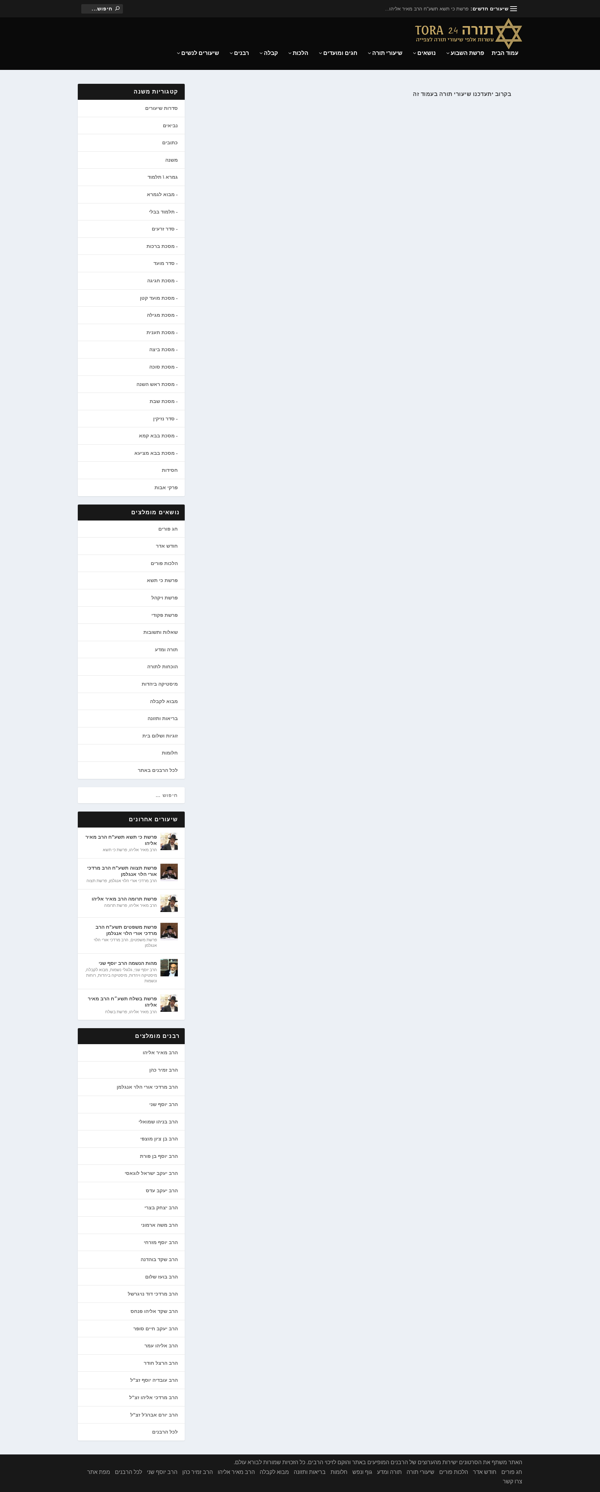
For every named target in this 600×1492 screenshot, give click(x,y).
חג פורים (168, 529)
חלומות (170, 753)
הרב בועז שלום (161, 1277)
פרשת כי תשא (162, 580)
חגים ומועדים (340, 53)
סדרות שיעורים (161, 108)
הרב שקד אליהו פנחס (154, 1311)
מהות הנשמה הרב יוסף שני (128, 963)
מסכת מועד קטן (157, 298)
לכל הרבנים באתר (158, 770)
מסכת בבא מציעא (154, 453)
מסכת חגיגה (161, 280)
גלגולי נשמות (121, 969)
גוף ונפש (362, 1472)
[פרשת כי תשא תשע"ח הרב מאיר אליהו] (169, 841)
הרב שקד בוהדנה (159, 1259)
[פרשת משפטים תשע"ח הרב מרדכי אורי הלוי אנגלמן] (169, 931)
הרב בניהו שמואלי (158, 1121)
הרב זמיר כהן (163, 1070)
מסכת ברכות (161, 246)
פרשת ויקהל (164, 597)
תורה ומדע (166, 649)
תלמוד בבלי (162, 212)
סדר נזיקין (164, 418)
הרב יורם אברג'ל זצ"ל (154, 1415)
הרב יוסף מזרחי (161, 1242)
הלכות (300, 53)
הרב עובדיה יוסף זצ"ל (154, 1380)
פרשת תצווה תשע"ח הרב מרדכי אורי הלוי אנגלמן (122, 871)
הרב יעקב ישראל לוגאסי (151, 1173)
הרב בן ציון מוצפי (159, 1139)
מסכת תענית (161, 332)
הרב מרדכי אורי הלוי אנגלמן (133, 880)
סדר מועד (164, 263)
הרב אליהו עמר (161, 1345)
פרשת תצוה (96, 880)
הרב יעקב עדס (162, 1190)
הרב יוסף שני (145, 969)
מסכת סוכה (162, 367)
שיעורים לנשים (200, 53)
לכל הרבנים (165, 1432)
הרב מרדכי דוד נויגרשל (153, 1294)
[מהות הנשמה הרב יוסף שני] (169, 967)
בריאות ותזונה (163, 718)
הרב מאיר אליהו (143, 849)
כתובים (170, 142)
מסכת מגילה (161, 315)
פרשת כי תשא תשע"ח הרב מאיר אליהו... (427, 8)
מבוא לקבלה (164, 701)
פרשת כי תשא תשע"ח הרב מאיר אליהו (121, 840)
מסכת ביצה (162, 349)
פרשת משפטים (144, 939)
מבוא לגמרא (161, 194)
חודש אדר (167, 546)
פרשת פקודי (164, 615)
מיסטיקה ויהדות (143, 975)
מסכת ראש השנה (155, 384)
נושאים (426, 53)
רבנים (241, 53)
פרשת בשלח (116, 1011)
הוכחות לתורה (162, 666)
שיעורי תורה (387, 53)
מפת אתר (98, 1472)
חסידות (170, 470)
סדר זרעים (163, 229)
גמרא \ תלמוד (163, 177)
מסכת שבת (162, 401)
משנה (171, 160)
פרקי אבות (166, 487)
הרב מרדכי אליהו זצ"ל (153, 1397)
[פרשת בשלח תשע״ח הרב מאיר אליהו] (169, 1003)
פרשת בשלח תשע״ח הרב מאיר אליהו (122, 1002)
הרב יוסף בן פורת (159, 1156)
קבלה (271, 53)
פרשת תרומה (115, 905)
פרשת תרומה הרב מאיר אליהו (124, 899)
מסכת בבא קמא (157, 435)
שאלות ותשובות (160, 632)
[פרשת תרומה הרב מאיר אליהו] (169, 903)
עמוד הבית (505, 53)
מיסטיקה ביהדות (160, 684)
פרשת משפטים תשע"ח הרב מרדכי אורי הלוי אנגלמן (126, 930)
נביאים (170, 125)
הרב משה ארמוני (159, 1225)
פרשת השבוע (467, 53)
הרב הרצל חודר (161, 1363)
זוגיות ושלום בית (160, 736)
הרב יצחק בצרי (161, 1207)
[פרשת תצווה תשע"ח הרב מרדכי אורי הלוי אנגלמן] (169, 872)
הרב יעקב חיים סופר (155, 1328)
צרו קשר (512, 1481)
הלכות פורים (164, 563)
